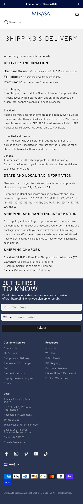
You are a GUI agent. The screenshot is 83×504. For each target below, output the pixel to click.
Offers (7, 383)
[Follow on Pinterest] (26, 453)
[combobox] (41, 22)
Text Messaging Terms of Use (21, 424)
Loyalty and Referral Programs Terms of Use (17, 431)
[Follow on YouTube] (36, 453)
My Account (10, 353)
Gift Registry (52, 363)
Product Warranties (56, 378)
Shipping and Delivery (16, 358)
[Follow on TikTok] (45, 453)
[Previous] (4, 4)
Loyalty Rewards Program (19, 378)
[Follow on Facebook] (6, 453)
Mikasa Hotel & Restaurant (60, 373)
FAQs (7, 368)
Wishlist (50, 353)
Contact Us (10, 348)
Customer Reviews (56, 368)
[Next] (78, 4)
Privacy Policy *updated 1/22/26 (17, 400)
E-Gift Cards (52, 358)
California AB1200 (14, 437)
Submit (41, 328)
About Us (50, 348)
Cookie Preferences (15, 442)
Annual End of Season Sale (41, 4)
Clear (76, 22)
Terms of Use (11, 419)
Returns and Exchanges (17, 363)
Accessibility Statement (18, 414)
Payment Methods (14, 373)
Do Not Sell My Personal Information (17, 408)
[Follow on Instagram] (16, 453)
